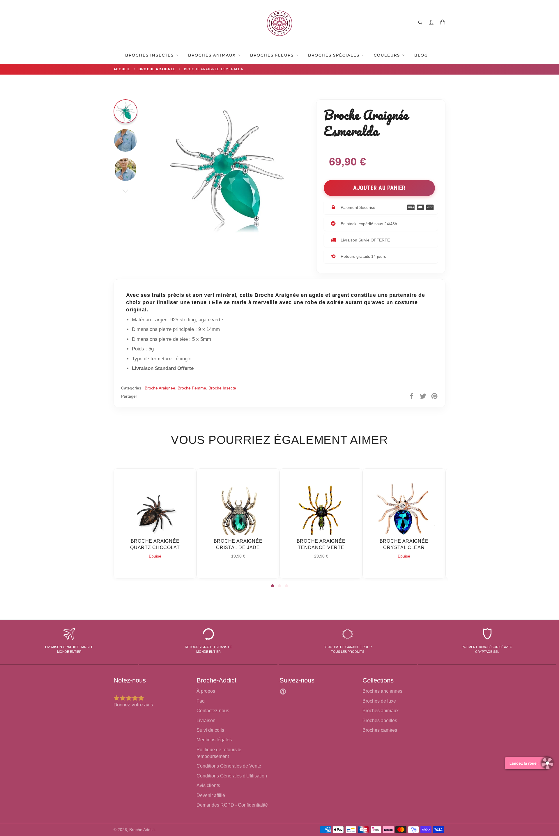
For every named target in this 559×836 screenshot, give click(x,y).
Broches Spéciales (334, 55)
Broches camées (379, 730)
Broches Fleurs (272, 55)
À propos (206, 691)
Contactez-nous (213, 710)
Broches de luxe (379, 701)
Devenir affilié (211, 795)
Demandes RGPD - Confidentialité (232, 805)
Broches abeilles (379, 720)
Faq (201, 701)
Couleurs (387, 55)
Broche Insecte (222, 388)
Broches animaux (380, 710)
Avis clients (208, 785)
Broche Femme (192, 388)
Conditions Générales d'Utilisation (232, 775)
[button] (272, 586)
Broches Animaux (212, 55)
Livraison (206, 720)
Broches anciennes (382, 691)
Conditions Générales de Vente (229, 765)
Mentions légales (214, 739)
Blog (421, 55)
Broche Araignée (160, 388)
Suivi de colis (210, 730)
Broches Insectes (150, 55)
